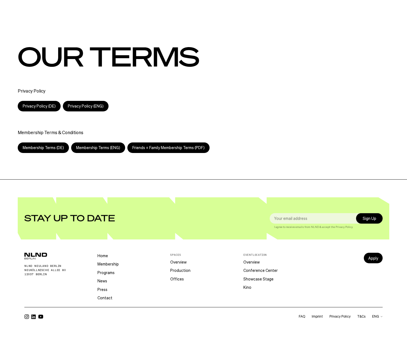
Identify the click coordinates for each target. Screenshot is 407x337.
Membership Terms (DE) (43, 147)
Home (102, 255)
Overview (178, 262)
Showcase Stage (258, 279)
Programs (106, 272)
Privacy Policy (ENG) (86, 106)
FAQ (302, 316)
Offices (177, 279)
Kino (247, 287)
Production (180, 270)
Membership (108, 264)
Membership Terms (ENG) (98, 147)
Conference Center (260, 270)
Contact (104, 297)
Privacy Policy (344, 227)
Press (102, 289)
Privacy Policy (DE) (39, 106)
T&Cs (361, 316)
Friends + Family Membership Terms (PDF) (168, 147)
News (102, 281)
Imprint (317, 316)
